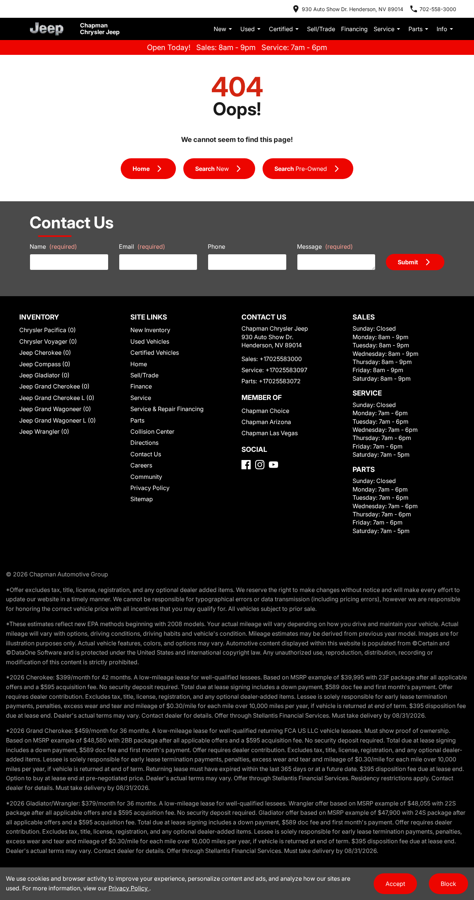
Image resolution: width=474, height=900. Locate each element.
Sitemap (141, 499)
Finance (141, 386)
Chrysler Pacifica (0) (47, 330)
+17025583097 (286, 370)
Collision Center (152, 431)
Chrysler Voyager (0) (48, 341)
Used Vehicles (149, 341)
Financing (354, 29)
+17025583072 (280, 381)
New (220, 29)
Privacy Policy (150, 488)
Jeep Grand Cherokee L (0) (56, 397)
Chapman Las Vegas (269, 433)
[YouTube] (273, 465)
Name (53, 246)
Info (442, 29)
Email (142, 246)
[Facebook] (246, 465)
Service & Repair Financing (167, 409)
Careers (141, 465)
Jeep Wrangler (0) (44, 431)
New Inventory (150, 330)
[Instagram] (260, 465)
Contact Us (145, 454)
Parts (415, 29)
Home (138, 364)
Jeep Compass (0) (44, 364)
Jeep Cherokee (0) (45, 352)
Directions (144, 442)
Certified (281, 29)
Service (384, 29)
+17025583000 (281, 359)
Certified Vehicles (154, 352)
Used (247, 29)
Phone (216, 246)
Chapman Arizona (266, 422)
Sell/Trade (321, 29)
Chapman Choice (265, 410)
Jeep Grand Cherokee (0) (54, 386)
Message (325, 246)
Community (146, 476)
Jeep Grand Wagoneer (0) (55, 409)
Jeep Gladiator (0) (44, 375)
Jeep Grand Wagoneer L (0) (57, 420)
